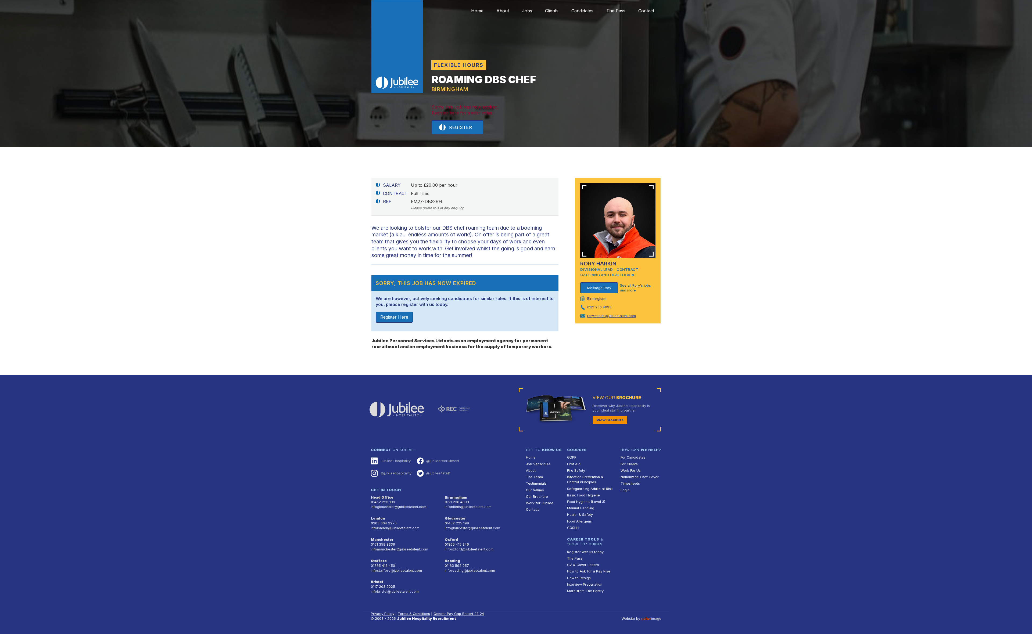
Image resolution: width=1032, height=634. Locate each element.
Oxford (451, 540)
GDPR (571, 457)
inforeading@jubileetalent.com (470, 570)
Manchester (382, 540)
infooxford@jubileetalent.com (469, 549)
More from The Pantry (585, 591)
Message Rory (599, 288)
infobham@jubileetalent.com (468, 507)
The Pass (615, 10)
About (502, 10)
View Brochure (610, 420)
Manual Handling (580, 508)
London (378, 518)
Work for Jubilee (539, 503)
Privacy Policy (382, 614)
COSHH (573, 528)
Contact (646, 10)
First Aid (573, 464)
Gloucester (455, 518)
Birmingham (456, 497)
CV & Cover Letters (583, 565)
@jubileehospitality (396, 473)
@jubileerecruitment (442, 461)
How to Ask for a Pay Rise (588, 571)
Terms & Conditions (414, 614)
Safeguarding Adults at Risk (590, 489)
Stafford (379, 561)
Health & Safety (580, 515)
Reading (452, 561)
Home (477, 10)
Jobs (527, 10)
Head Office (382, 497)
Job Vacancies (538, 464)
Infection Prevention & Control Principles (585, 479)
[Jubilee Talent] (397, 46)
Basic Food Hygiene (583, 495)
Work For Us (631, 471)
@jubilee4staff (438, 473)
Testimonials (536, 483)
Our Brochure (537, 497)
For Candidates (633, 457)
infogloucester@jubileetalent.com (398, 507)
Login (625, 490)
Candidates (582, 10)
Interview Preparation (584, 584)
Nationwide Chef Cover (640, 477)
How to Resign (579, 578)
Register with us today (585, 552)
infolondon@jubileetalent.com (395, 528)
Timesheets (630, 483)
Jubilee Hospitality (396, 461)
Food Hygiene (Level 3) (586, 502)
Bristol (377, 582)
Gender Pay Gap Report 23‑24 (458, 614)
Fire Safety (576, 471)
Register (460, 127)
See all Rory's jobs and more (635, 287)
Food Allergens (579, 521)
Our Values (535, 490)
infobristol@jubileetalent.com (395, 591)
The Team (534, 477)
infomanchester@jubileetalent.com (399, 549)
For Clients (629, 464)
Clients (551, 10)
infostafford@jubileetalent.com (396, 570)
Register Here (394, 317)
